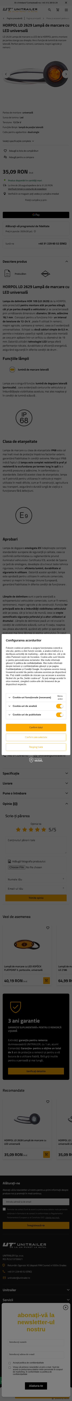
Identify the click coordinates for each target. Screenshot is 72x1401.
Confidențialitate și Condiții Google (22, 669)
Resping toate (36, 747)
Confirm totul (36, 727)
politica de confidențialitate (29, 663)
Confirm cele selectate (36, 737)
